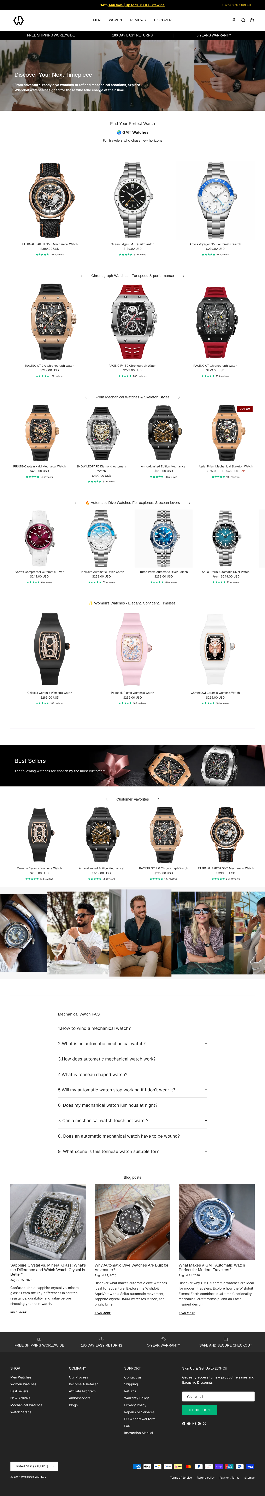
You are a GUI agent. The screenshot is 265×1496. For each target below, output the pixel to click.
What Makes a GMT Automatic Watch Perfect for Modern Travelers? (212, 1267)
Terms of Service (181, 1477)
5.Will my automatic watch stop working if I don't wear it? (116, 1089)
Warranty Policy (136, 1398)
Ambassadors (79, 1398)
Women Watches (23, 1384)
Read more (18, 1312)
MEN (97, 20)
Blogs (73, 1405)
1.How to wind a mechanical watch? (94, 1028)
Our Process (78, 1377)
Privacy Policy (135, 1405)
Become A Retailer (83, 1384)
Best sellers (19, 1391)
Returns (130, 1391)
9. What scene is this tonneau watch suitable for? (108, 1151)
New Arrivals (20, 1398)
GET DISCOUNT (200, 1410)
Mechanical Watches (26, 1405)
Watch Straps (20, 1412)
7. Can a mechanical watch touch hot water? (103, 1120)
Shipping (131, 1384)
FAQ (127, 1426)
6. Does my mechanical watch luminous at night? (108, 1105)
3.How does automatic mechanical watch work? (107, 1059)
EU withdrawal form (139, 1419)
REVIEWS (138, 20)
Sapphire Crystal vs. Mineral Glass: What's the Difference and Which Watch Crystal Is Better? (48, 1270)
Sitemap (249, 1477)
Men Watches (20, 1377)
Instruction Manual (138, 1433)
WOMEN (115, 20)
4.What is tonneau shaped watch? (92, 1074)
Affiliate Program (82, 1391)
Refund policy (205, 1477)
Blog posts (132, 1177)
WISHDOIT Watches (33, 1477)
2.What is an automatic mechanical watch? (102, 1043)
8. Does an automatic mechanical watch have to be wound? (119, 1136)
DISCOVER (163, 20)
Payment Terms (229, 1477)
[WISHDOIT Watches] (18, 20)
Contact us (132, 1377)
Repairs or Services (139, 1412)
